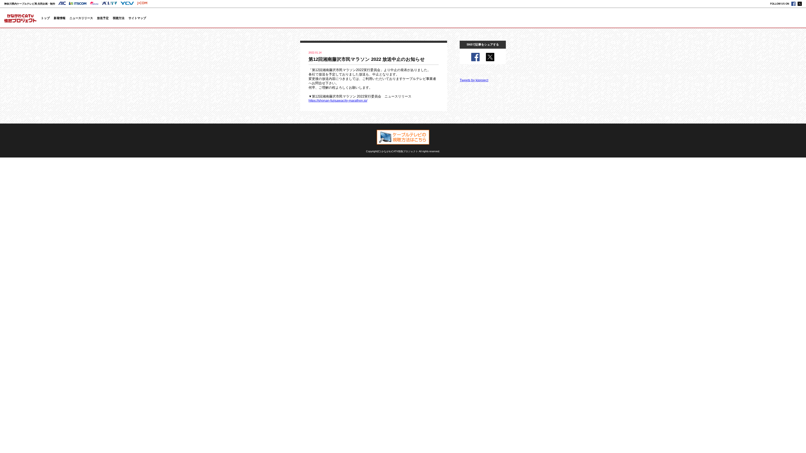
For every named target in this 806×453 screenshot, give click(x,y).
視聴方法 (118, 18)
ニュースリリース (81, 18)
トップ (45, 18)
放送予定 (103, 18)
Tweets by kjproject (474, 80)
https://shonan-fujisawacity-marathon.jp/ (338, 100)
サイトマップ (137, 18)
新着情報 (59, 18)
